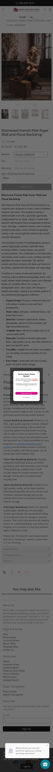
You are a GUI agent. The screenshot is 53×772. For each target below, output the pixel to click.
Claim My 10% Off (26, 393)
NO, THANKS (26, 397)
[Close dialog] (38, 372)
